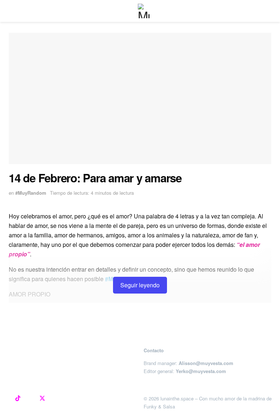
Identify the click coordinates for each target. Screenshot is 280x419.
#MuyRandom (30, 192)
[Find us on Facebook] (30, 399)
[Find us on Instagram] (6, 399)
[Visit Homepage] (145, 11)
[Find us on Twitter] (42, 399)
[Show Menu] (12, 11)
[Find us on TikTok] (17, 399)
